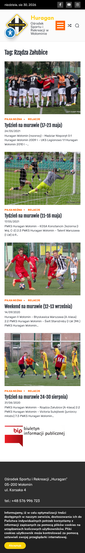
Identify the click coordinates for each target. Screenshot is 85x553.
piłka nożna (13, 119)
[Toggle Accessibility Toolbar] (10, 32)
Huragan (42, 18)
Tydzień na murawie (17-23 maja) (33, 125)
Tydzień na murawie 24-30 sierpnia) (36, 397)
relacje (34, 119)
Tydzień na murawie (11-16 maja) (33, 216)
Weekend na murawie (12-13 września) (38, 306)
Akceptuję (15, 545)
